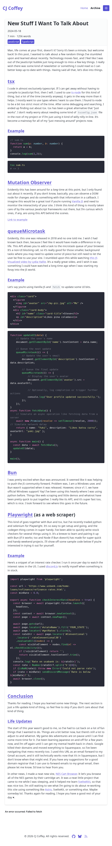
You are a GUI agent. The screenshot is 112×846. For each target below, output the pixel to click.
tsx (11, 81)
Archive (95, 8)
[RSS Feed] (86, 837)
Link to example (17, 219)
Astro (48, 789)
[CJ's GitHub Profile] (73, 837)
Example (16, 130)
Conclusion (20, 696)
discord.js (52, 566)
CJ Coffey (13, 8)
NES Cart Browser (66, 774)
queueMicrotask (26, 231)
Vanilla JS (77, 201)
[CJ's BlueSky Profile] (80, 837)
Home (84, 8)
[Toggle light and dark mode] (106, 8)
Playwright (20, 514)
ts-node (76, 92)
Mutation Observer (30, 182)
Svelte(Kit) (84, 781)
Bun (12, 472)
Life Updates (20, 721)
